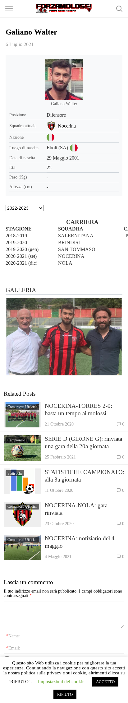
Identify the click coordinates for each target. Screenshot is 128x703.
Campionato (16, 440)
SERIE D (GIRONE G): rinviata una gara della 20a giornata (83, 442)
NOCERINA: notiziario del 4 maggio (80, 542)
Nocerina (67, 125)
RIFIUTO (65, 694)
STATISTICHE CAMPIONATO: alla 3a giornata (84, 476)
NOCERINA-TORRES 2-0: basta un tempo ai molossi (78, 410)
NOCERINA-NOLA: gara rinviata (76, 509)
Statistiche (14, 473)
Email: (13, 647)
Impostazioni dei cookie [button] (61, 681)
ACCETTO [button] (105, 681)
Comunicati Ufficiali (22, 407)
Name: (13, 635)
